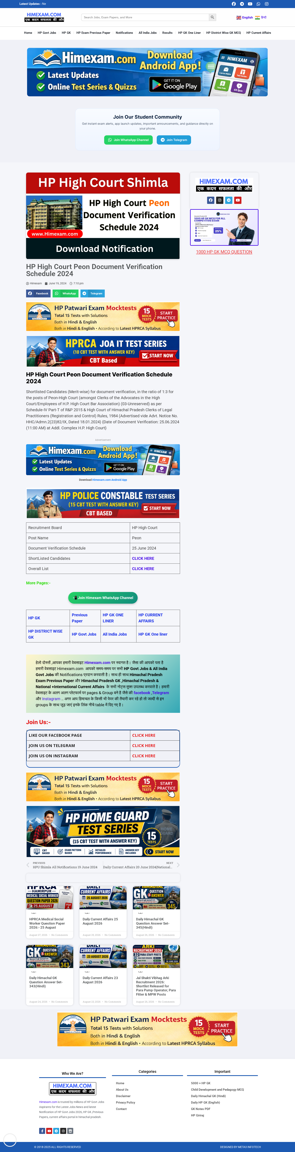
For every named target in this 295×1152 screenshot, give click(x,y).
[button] (38, 293)
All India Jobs (148, 33)
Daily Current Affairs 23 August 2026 (100, 980)
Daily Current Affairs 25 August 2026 (100, 921)
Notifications (124, 33)
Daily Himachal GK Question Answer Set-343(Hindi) (46, 982)
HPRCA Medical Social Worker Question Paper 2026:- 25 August (47, 923)
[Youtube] (250, 4)
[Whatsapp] (258, 4)
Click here (143, 735)
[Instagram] (267, 4)
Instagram (51, 698)
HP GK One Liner (189, 33)
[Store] (70, 1131)
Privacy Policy (125, 1102)
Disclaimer (123, 1096)
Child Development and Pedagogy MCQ (217, 1089)
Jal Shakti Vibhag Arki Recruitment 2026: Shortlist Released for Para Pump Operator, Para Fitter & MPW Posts (156, 986)
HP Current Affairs (258, 33)
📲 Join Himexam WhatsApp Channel (103, 598)
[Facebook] (234, 4)
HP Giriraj (197, 1115)
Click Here (143, 755)
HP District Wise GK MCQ (223, 33)
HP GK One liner (152, 634)
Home (28, 33)
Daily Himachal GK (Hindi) (208, 1096)
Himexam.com (97, 662)
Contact (121, 1109)
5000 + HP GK (200, 1083)
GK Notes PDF (200, 1109)
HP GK (66, 33)
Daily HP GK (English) (205, 1102)
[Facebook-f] (42, 1131)
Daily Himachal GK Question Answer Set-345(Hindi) (152, 923)
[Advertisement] (224, 492)
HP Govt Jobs (47, 33)
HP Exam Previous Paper (93, 33)
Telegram (160, 692)
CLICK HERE (143, 568)
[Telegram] (242, 4)
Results (167, 33)
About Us (122, 1089)
